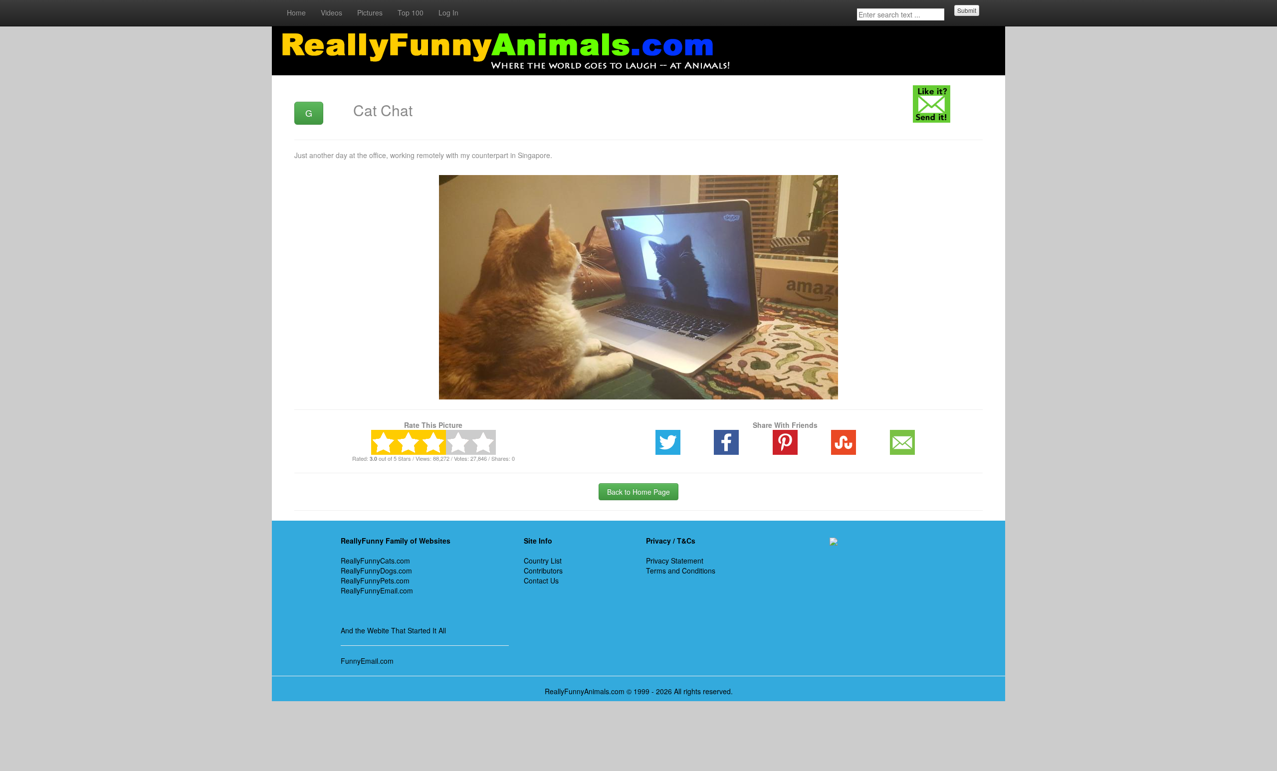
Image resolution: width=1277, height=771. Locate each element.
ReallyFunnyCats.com (375, 561)
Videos (331, 12)
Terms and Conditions (680, 571)
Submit (966, 10)
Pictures (370, 12)
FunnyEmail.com (367, 661)
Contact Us (541, 580)
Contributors (543, 571)
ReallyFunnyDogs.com (376, 571)
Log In (448, 12)
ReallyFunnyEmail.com (377, 590)
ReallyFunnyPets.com (375, 580)
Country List (543, 561)
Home (296, 12)
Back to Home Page (638, 492)
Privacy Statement (674, 561)
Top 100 (411, 12)
